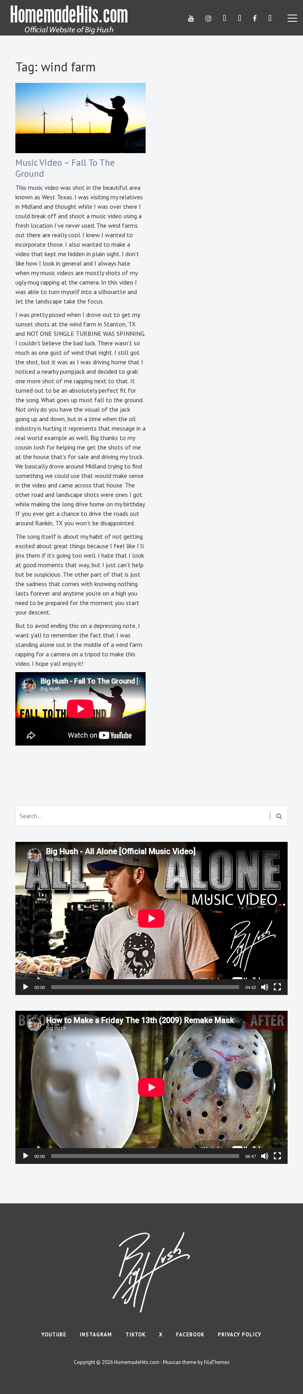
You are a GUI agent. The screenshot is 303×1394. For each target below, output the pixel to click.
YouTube (53, 1334)
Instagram (96, 1334)
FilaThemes (217, 1362)
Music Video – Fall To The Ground (65, 168)
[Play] (26, 987)
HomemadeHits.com (136, 1362)
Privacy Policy (240, 1334)
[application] (151, 918)
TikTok (135, 1334)
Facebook (190, 1334)
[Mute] (265, 987)
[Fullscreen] (277, 987)
